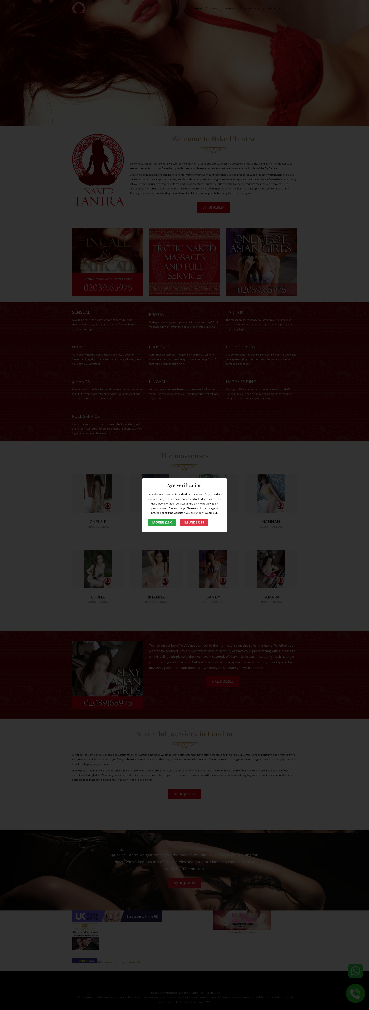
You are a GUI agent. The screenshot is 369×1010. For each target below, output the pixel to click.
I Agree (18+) (162, 522)
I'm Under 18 (194, 522)
